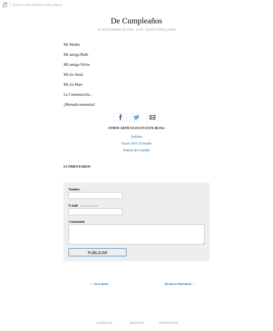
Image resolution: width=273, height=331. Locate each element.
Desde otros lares (161, 29)
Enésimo (136, 136)
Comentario (77, 221)
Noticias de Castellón (136, 150)
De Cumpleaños (136, 20)
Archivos (136, 322)
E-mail (83, 205)
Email (152, 117)
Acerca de (105, 322)
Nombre (74, 189)
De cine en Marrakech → (180, 283)
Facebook (120, 117)
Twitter (136, 117)
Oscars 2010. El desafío (136, 143)
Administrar (168, 322)
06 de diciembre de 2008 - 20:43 (120, 29)
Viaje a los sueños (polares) (37, 5)
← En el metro (99, 283)
